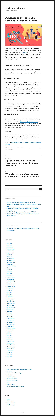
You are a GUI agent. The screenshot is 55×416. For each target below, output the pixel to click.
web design (38, 147)
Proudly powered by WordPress (22, 412)
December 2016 (11, 345)
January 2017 (10, 343)
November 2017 (11, 324)
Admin (8, 147)
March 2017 (10, 339)
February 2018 (10, 318)
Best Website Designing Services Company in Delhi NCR (21, 202)
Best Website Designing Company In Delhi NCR (19, 369)
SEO (21, 147)
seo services (32, 147)
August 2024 (10, 252)
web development (9, 149)
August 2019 (10, 288)
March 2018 (10, 316)
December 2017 (11, 322)
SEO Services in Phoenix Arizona (29, 121)
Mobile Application (12, 378)
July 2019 (9, 290)
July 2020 (9, 269)
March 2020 (10, 275)
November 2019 (11, 283)
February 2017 (10, 341)
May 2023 (9, 268)
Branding (9, 371)
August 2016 (10, 350)
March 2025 (10, 247)
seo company (27, 147)
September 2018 (11, 307)
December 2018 (11, 301)
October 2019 (10, 284)
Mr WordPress (10, 228)
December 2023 (11, 260)
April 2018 (9, 315)
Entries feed (10, 401)
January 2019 (10, 300)
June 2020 (9, 271)
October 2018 (10, 305)
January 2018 (10, 320)
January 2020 (10, 279)
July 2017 (9, 331)
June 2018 (9, 311)
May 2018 (9, 313)
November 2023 (11, 262)
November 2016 (11, 347)
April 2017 (9, 337)
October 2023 (10, 264)
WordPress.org (11, 404)
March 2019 (10, 296)
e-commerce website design (14, 373)
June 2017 (9, 333)
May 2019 (9, 292)
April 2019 (9, 294)
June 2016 (9, 354)
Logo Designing (11, 376)
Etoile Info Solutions (15, 8)
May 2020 (9, 273)
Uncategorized (11, 384)
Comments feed (11, 403)
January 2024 (10, 258)
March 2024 (10, 256)
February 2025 (10, 249)
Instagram (9, 375)
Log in (8, 399)
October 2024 (10, 251)
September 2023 (11, 266)
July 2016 (9, 352)
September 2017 (11, 328)
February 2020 (10, 277)
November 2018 (11, 303)
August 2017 (10, 330)
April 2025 (9, 245)
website (25, 52)
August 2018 (10, 309)
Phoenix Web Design (12, 380)
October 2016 (10, 348)
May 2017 (9, 335)
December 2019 (11, 281)
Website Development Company (15, 386)
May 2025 (9, 243)
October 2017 (10, 326)
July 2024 (9, 254)
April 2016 (9, 356)
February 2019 (10, 298)
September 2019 (11, 286)
